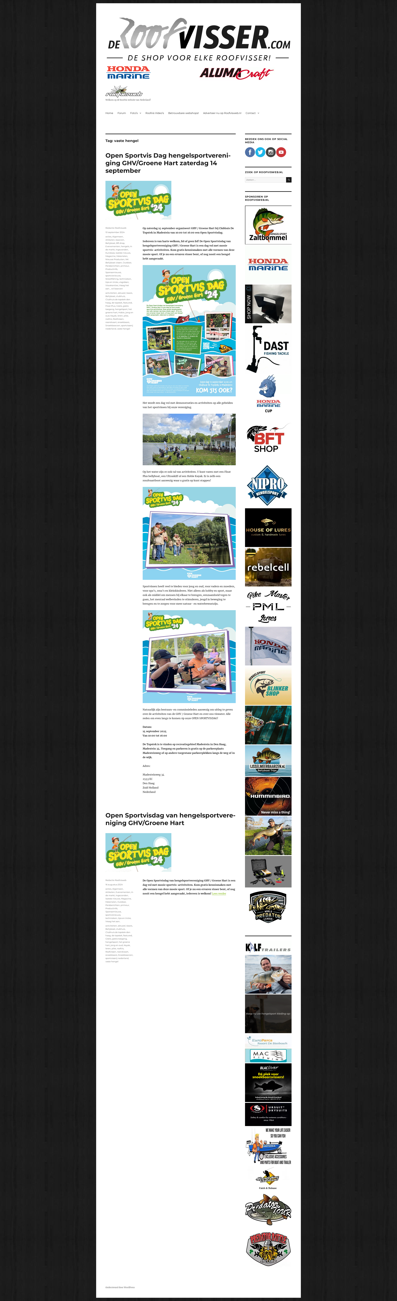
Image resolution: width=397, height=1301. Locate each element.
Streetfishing (111, 279)
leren (120, 315)
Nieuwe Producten (115, 259)
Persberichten (112, 266)
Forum (122, 113)
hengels (125, 246)
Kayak (113, 315)
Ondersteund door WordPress (120, 1287)
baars (129, 293)
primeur (125, 266)
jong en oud (117, 945)
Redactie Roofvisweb (115, 228)
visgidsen (124, 282)
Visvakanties (111, 285)
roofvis (108, 319)
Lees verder (219, 893)
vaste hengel (123, 328)
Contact (251, 113)
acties (108, 236)
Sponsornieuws (113, 272)
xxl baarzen (117, 288)
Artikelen (110, 240)
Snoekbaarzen (112, 325)
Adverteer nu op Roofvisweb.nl (222, 113)
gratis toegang (119, 938)
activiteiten (111, 293)
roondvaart (111, 322)
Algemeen (117, 236)
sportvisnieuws (112, 275)
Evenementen (112, 246)
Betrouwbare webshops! (183, 113)
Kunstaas (110, 253)
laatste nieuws (123, 253)
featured (127, 302)
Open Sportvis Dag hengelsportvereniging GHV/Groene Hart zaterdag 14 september (168, 163)
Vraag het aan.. (112, 921)
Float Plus (110, 306)
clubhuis (120, 296)
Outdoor (127, 262)
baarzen (120, 240)
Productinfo (111, 269)
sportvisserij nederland (117, 958)
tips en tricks (111, 282)
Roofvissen (118, 319)
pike (126, 315)
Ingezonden (122, 249)
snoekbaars (123, 322)
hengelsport (121, 309)
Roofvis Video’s (154, 113)
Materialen (121, 256)
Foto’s (134, 113)
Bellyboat (110, 243)
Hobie (121, 312)
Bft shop (120, 243)
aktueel (122, 293)
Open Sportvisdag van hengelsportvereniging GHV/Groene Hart (170, 819)
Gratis (119, 306)
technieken (125, 279)
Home (109, 113)
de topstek (117, 302)
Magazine (110, 256)
